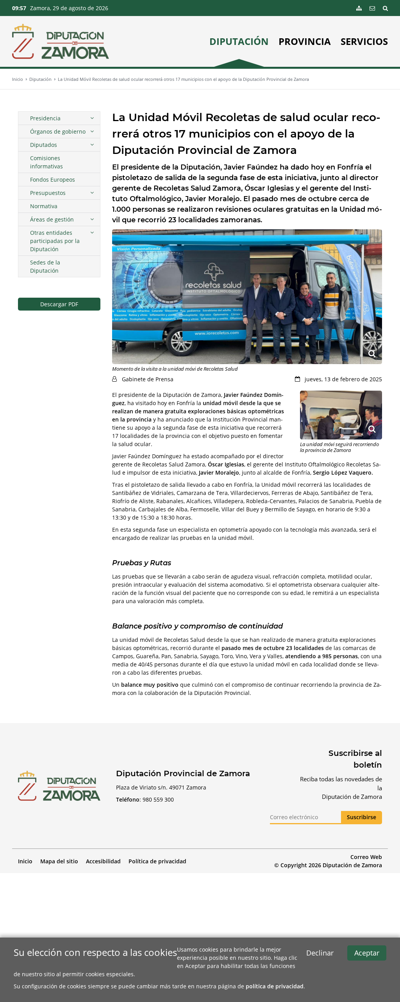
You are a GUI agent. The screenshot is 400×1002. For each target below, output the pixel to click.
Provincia (305, 41)
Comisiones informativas (46, 162)
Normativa (43, 206)
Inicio (17, 79)
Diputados (43, 144)
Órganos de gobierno (58, 131)
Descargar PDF (59, 304)
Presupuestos (48, 192)
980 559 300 (158, 799)
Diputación (239, 41)
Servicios (364, 41)
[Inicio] (60, 41)
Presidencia (45, 118)
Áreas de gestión (52, 219)
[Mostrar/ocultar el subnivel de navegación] (92, 118)
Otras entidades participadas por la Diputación (55, 241)
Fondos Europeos (52, 179)
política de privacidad (275, 986)
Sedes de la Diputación (45, 266)
